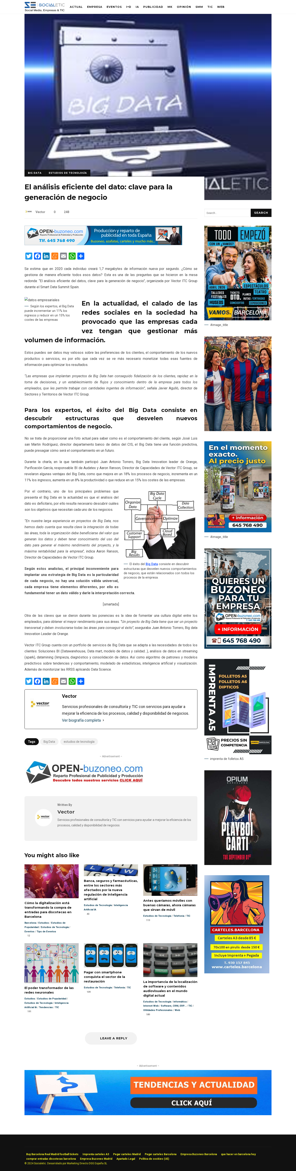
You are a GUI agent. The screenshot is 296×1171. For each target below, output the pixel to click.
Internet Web (151, 1005)
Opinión (184, 6)
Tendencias (46, 1007)
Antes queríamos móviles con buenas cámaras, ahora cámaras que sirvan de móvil (170, 880)
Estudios (43, 922)
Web (220, 6)
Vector (40, 212)
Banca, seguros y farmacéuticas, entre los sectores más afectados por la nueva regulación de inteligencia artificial (111, 870)
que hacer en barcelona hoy (238, 1154)
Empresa (94, 6)
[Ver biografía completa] (103, 720)
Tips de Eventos (46, 931)
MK (170, 6)
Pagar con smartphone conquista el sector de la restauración (111, 955)
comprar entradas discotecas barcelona (51, 1158)
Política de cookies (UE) (154, 1158)
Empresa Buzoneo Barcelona (199, 1154)
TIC (210, 6)
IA (137, 6)
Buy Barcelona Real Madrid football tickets (52, 1154)
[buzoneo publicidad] (103, 244)
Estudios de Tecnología (68, 173)
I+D (128, 6)
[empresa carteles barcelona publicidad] (236, 972)
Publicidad (153, 6)
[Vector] (43, 825)
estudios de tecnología (79, 741)
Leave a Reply (113, 1038)
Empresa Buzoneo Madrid (96, 1158)
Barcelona (30, 922)
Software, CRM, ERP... (173, 1005)
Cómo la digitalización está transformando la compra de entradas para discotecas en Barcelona (51, 881)
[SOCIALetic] (44, 8)
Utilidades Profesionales (157, 1010)
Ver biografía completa (81, 720)
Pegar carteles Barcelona (160, 1154)
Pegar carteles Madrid (127, 1154)
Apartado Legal (125, 1158)
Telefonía (178, 916)
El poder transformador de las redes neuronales (51, 963)
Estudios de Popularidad (51, 998)
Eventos (114, 6)
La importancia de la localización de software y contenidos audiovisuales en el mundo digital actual (170, 960)
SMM (199, 6)
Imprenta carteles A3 (96, 1154)
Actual (76, 6)
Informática (180, 1001)
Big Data (35, 173)
